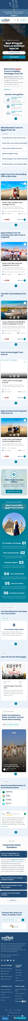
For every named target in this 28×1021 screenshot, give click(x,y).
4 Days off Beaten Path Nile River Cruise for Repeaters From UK (13, 323)
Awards (3, 994)
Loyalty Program (17, 1010)
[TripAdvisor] (11, 960)
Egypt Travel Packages (6, 968)
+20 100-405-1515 (6, 957)
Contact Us (18, 970)
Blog (6, 1010)
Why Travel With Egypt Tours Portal (14, 506)
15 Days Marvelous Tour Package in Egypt (14, 164)
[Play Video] (14, 751)
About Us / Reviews (5, 989)
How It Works (19, 972)
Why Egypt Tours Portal (6, 992)
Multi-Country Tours (6, 979)
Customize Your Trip (14, 52)
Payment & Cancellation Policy (21, 990)
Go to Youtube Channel (11, 724)
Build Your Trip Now (15, 491)
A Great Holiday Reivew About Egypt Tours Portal (11, 765)
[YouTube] (8, 960)
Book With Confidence (14, 502)
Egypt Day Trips (4, 973)
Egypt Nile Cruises (5, 971)
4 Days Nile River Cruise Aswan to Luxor (14, 138)
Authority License (19, 998)
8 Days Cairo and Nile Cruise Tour (12, 148)
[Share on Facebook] (23, 762)
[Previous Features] (12, 118)
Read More (7, 89)
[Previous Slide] (12, 225)
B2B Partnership (19, 980)
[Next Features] (15, 118)
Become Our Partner (8, 920)
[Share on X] (23, 766)
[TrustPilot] (14, 960)
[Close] (26, 13)
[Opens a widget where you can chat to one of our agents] (5, 1018)
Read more (5, 619)
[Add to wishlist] (25, 183)
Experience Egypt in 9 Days (10, 153)
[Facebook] (2, 960)
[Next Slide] (16, 225)
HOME (4, 40)
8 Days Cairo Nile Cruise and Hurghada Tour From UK (12, 264)
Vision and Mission (5, 997)
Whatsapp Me (15, 57)
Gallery (10, 1010)
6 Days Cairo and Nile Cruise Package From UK (12, 203)
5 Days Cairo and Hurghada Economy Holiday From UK (12, 440)
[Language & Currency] (18, 20)
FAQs (17, 978)
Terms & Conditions (20, 993)
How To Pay (18, 975)
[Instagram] (5, 960)
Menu (24, 20)
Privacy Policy (18, 996)
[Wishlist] (15, 20)
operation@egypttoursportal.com (10, 955)
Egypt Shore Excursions (6, 976)
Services (3, 1000)
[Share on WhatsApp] (23, 769)
